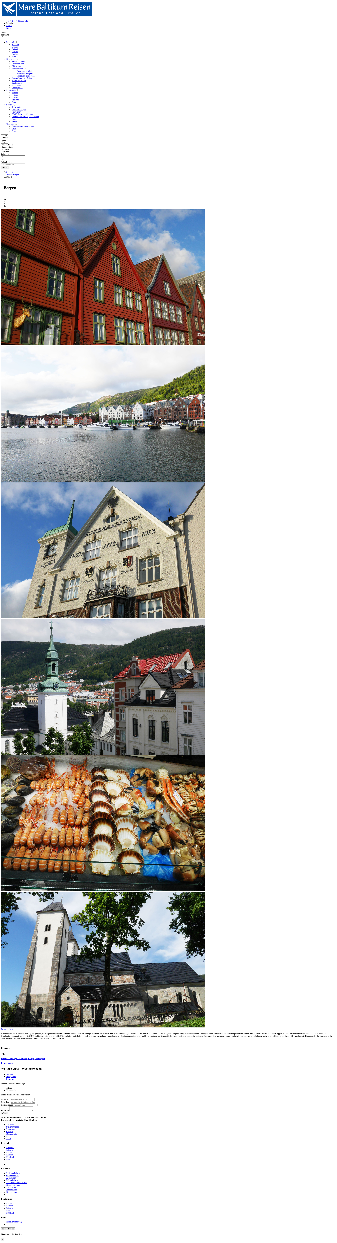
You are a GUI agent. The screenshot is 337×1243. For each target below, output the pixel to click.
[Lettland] (4, 138)
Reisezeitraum (7, 1105)
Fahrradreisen (17, 69)
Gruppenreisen (18, 64)
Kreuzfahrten (17, 88)
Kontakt (9, 1136)
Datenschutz (11, 1134)
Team (14, 129)
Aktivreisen (16, 66)
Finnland (15, 54)
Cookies (9, 1131)
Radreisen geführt (24, 71)
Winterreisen (17, 85)
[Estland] (4, 136)
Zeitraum (5, 154)
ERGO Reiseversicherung (22, 114)
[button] (5, 1029)
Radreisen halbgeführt (26, 73)
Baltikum (15, 44)
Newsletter (16, 112)
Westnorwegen (12, 174)
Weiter (4, 1113)
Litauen (15, 47)
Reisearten (10, 59)
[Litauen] (4, 140)
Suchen (5, 167)
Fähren (14, 121)
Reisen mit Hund (19, 80)
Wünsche (5, 1110)
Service (9, 105)
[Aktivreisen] (10, 149)
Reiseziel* (5, 1099)
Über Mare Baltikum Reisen (23, 126)
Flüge (14, 119)
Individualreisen (18, 61)
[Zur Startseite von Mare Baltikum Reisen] (47, 16)
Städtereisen (17, 83)
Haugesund (11, 1076)
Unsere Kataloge (19, 109)
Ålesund (9, 1074)
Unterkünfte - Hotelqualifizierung (25, 116)
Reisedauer (5, 1102)
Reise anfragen (18, 107)
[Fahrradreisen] (10, 152)
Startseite (10, 172)
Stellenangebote (12, 1127)
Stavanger (10, 1079)
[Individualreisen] (10, 145)
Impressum (10, 1129)
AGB (8, 1139)
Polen (14, 56)
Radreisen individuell (25, 76)
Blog (14, 131)
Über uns (10, 124)
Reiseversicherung (14, 1222)
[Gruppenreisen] (10, 147)
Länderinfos (11, 90)
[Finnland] (4, 142)
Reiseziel (10, 42)
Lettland (15, 51)
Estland (15, 49)
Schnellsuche (6, 162)
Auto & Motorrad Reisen (22, 78)
